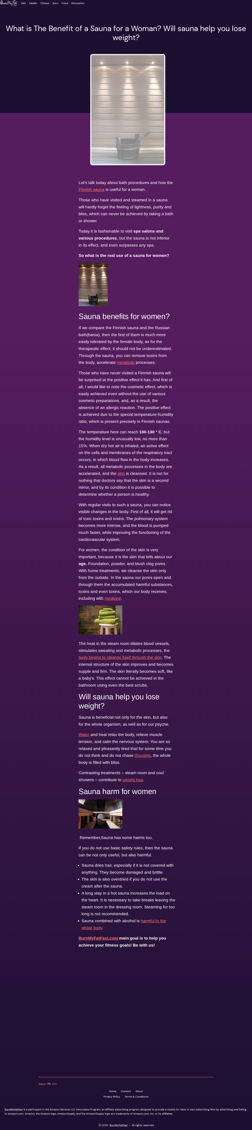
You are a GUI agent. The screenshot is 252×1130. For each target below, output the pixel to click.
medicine (113, 598)
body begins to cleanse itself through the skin (120, 657)
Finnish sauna (91, 189)
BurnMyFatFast (14, 1109)
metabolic (126, 362)
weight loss (133, 780)
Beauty (42, 1083)
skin (121, 473)
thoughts (143, 755)
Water (84, 734)
